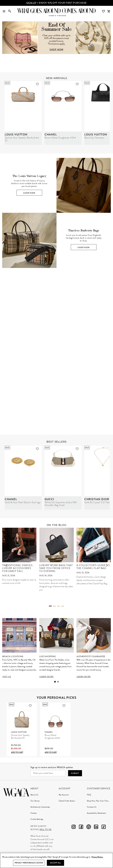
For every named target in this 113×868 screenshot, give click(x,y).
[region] (56, 860)
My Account (64, 794)
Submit (75, 773)
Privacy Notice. (97, 857)
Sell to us (46, 829)
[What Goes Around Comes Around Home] (56, 10)
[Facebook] (81, 827)
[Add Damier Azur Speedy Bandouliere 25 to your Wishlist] (37, 84)
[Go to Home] (16, 792)
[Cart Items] (108, 11)
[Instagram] (73, 827)
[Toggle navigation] (4, 11)
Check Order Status (67, 800)
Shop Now (29, 193)
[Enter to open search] (9, 11)
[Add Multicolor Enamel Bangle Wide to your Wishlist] (91, 361)
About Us (34, 794)
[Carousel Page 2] (58, 682)
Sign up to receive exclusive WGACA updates (51, 767)
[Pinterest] (88, 827)
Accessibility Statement (96, 813)
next (107, 565)
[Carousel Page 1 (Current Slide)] (55, 682)
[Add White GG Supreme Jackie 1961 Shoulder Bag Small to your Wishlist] (77, 449)
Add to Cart (17, 752)
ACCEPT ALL (55, 862)
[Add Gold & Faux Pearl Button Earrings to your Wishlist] (37, 449)
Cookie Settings (36, 819)
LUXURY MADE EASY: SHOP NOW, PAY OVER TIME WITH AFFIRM (56, 3)
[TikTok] (103, 827)
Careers (33, 813)
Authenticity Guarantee (40, 806)
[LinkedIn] (96, 827)
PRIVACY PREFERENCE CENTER (29, 862)
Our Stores (35, 800)
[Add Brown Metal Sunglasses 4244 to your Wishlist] (77, 84)
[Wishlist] (104, 11)
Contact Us (91, 806)
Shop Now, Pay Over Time (97, 800)
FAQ (89, 794)
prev (6, 565)
